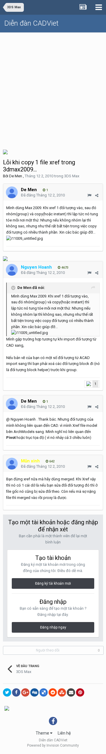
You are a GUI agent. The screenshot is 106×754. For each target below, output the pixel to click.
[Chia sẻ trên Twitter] (7, 692)
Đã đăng (43, 195)
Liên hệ (64, 733)
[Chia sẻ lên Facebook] (16, 692)
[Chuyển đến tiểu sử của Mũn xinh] (12, 463)
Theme (43, 733)
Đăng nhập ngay (53, 627)
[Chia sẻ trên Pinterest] (80, 692)
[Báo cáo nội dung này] (89, 195)
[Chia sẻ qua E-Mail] (71, 692)
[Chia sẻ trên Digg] (34, 692)
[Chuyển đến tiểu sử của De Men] (12, 192)
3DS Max (71, 176)
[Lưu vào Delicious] (43, 692)
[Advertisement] (53, 89)
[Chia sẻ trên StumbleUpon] (62, 692)
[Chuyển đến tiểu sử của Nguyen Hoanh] (12, 270)
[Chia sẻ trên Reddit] (53, 692)
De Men (15, 176)
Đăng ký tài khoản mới (53, 583)
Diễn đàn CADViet (31, 23)
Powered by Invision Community (53, 745)
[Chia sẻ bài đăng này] (96, 195)
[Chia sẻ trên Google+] (25, 692)
